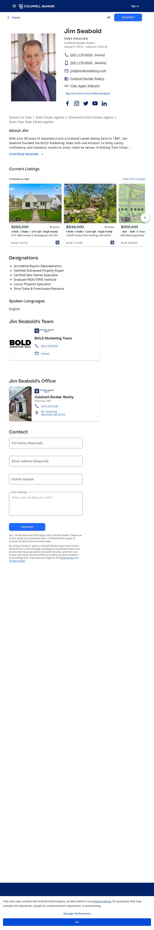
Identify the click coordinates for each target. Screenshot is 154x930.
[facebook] (67, 104)
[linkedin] (104, 104)
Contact (45, 353)
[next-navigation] (144, 217)
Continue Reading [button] (24, 154)
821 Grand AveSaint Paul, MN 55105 (53, 413)
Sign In (135, 6)
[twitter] (86, 104)
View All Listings (134, 179)
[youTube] (95, 104)
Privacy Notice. (17, 560)
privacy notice (101, 901)
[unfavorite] (57, 188)
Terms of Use (67, 557)
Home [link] (16, 17)
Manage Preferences (77, 913)
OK (77, 922)
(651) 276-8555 (49, 345)
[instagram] (76, 104)
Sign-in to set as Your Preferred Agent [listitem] (88, 93)
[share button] (108, 17)
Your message (19, 492)
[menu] (15, 6)
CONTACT (128, 17)
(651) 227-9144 (49, 406)
